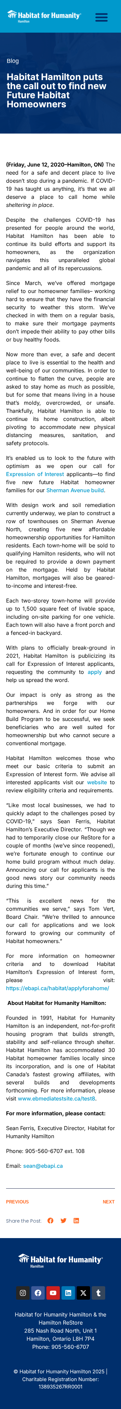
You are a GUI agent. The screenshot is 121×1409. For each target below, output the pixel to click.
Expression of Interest (35, 474)
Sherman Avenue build (75, 490)
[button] (101, 17)
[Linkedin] (68, 1293)
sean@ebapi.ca (43, 1165)
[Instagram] (23, 1293)
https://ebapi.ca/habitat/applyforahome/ (57, 988)
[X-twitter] (83, 1293)
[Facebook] (38, 1293)
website (97, 782)
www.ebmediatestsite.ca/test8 (56, 1098)
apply (95, 672)
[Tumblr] (98, 1293)
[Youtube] (53, 1293)
